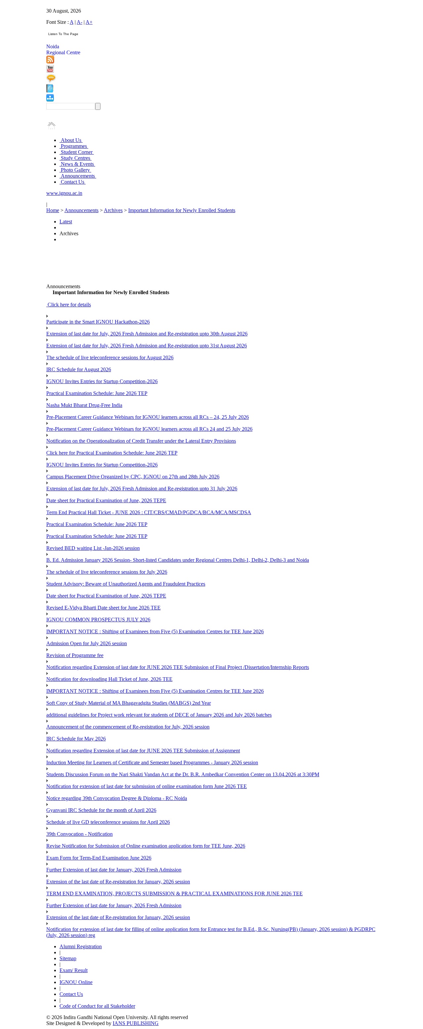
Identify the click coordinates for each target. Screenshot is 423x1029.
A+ (89, 22)
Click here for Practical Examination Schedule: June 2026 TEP (111, 453)
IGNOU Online (76, 982)
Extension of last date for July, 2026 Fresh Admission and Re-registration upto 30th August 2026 (147, 333)
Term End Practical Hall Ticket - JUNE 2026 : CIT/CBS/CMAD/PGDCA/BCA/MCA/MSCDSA (148, 512)
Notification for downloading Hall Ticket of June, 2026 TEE (109, 679)
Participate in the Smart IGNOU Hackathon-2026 (98, 322)
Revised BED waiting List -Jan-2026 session (93, 548)
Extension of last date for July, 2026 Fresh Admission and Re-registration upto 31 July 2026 (141, 488)
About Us (71, 140)
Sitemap (67, 958)
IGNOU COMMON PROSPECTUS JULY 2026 (98, 619)
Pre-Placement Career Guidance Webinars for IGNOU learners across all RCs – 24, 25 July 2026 (147, 417)
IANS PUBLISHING (136, 1023)
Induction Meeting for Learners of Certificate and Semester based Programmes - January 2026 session (152, 762)
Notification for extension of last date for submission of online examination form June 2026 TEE (146, 786)
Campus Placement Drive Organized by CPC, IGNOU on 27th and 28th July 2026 (132, 476)
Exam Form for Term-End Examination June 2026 (98, 858)
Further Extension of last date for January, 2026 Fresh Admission (113, 869)
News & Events (77, 164)
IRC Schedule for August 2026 (78, 369)
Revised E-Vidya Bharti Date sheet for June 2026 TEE (103, 607)
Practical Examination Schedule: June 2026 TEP (96, 393)
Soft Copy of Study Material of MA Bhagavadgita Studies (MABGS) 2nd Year (128, 703)
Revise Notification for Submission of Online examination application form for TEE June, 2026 (145, 846)
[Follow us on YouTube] (50, 71)
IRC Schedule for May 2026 (76, 738)
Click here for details (68, 304)
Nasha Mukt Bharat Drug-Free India (84, 405)
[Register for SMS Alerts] (51, 81)
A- (79, 22)
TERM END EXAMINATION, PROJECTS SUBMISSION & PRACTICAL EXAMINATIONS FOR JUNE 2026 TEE (174, 893)
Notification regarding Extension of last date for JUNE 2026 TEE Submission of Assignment (143, 750)
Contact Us (72, 182)
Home (52, 210)
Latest (65, 221)
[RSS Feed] (50, 62)
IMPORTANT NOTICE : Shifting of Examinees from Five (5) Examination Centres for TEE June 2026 (155, 631)
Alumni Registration (80, 946)
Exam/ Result (73, 970)
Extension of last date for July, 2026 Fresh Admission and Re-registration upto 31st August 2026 (146, 345)
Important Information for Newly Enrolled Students (181, 210)
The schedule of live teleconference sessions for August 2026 (109, 357)
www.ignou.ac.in (64, 193)
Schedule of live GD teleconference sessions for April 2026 (108, 822)
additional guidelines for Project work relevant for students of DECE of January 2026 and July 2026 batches (159, 715)
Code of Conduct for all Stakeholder (97, 1006)
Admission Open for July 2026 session (86, 643)
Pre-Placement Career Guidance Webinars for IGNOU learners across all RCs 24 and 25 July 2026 (149, 429)
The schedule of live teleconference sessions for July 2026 (106, 572)
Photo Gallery (75, 170)
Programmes (73, 146)
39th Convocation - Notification (79, 834)
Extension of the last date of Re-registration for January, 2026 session (118, 881)
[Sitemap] (50, 100)
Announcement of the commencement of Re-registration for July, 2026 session (128, 727)
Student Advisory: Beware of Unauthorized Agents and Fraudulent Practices (125, 584)
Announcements (77, 176)
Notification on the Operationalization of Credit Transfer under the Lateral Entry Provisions (141, 441)
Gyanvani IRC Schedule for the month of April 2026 (101, 810)
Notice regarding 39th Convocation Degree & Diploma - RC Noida (116, 798)
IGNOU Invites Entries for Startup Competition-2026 (102, 381)
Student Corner (76, 152)
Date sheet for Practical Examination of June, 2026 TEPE (106, 500)
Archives (113, 210)
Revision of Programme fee (74, 655)
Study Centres (75, 158)
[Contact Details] (49, 91)
